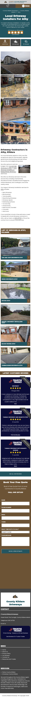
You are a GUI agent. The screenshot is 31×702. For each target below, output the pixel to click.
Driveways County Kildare (10, 674)
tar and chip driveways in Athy (9, 167)
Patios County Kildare (8, 672)
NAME (4, 500)
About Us (5, 651)
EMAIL (3, 514)
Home (4, 650)
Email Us (3, 623)
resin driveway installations (9, 169)
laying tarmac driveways (8, 172)
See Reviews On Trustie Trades (15, 636)
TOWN (3, 522)
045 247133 (17, 218)
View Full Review (22, 402)
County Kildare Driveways (10, 11)
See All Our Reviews (15, 474)
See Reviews (15, 34)
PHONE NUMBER (7, 507)
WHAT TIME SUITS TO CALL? (10, 529)
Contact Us (5, 657)
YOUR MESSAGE (7, 535)
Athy (2, 189)
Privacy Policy (6, 653)
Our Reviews (6, 655)
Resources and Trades (9, 659)
